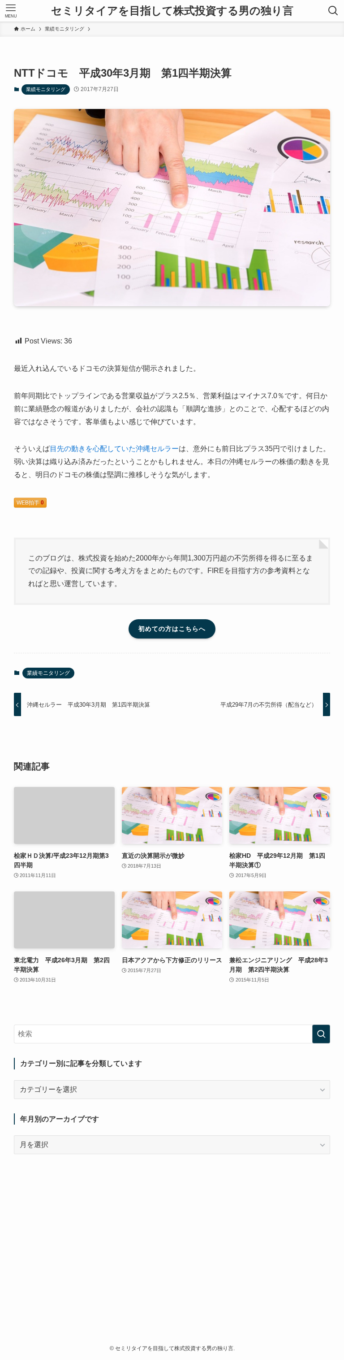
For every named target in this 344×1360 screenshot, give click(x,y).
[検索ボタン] (333, 11)
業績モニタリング (45, 89)
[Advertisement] (172, 1231)
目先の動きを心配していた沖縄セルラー (114, 448)
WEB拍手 (30, 503)
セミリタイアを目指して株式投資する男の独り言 (172, 10)
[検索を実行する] (321, 1034)
